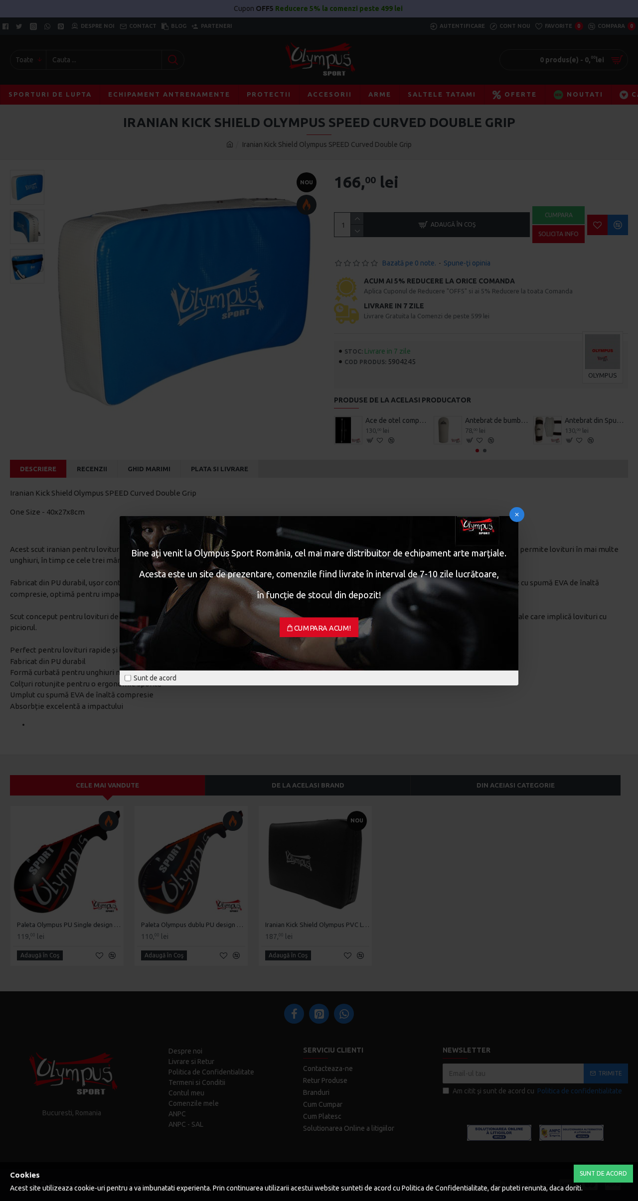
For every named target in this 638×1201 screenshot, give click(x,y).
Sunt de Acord (603, 1173)
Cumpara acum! (322, 628)
